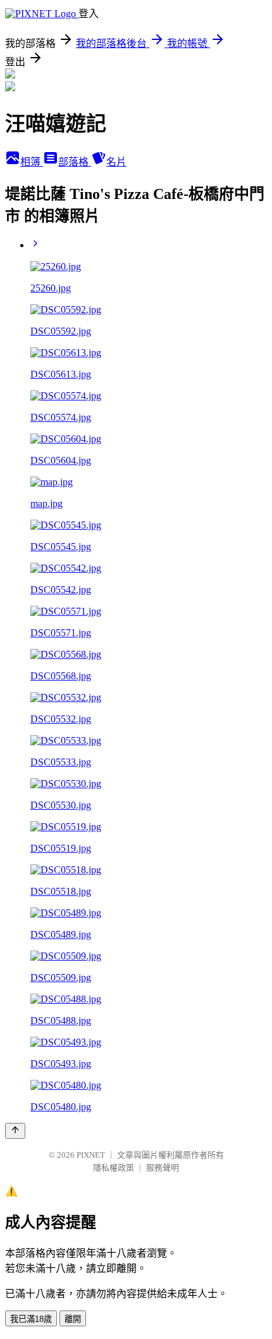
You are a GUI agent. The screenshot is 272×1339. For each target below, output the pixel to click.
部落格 (74, 162)
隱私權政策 (113, 1167)
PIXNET (91, 1155)
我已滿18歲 (31, 1319)
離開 (73, 1319)
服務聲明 (162, 1167)
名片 (116, 162)
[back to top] (15, 1131)
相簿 (31, 162)
